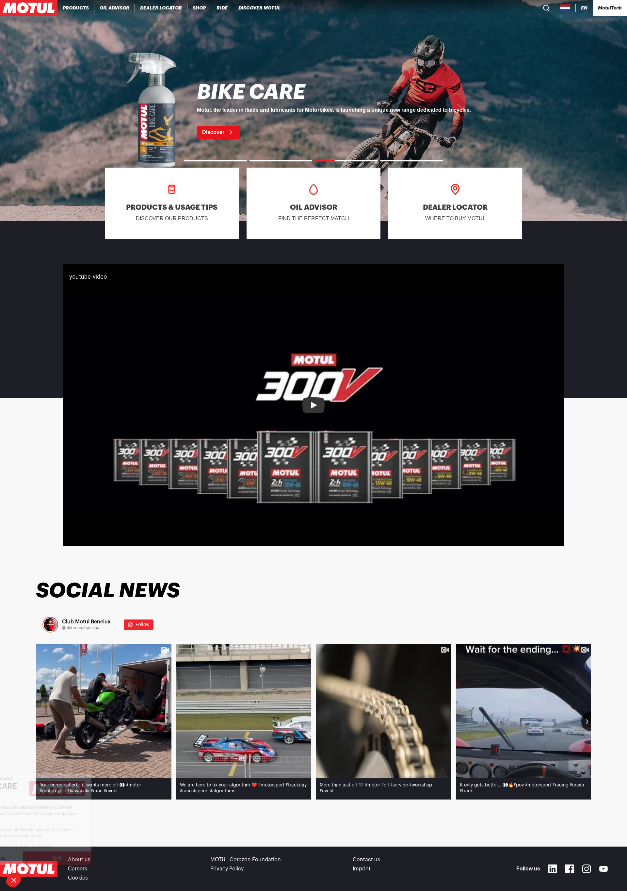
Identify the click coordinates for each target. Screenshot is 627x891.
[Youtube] (603, 868)
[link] (199, 8)
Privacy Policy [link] (227, 868)
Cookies (78, 878)
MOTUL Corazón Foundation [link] (245, 859)
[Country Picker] (565, 8)
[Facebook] (569, 868)
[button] (14, 880)
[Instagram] (586, 868)
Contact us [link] (366, 859)
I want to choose (41, 858)
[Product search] (546, 8)
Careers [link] (77, 868)
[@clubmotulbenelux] (50, 624)
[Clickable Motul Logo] (28, 8)
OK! (109, 858)
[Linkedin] (552, 868)
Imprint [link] (362, 868)
